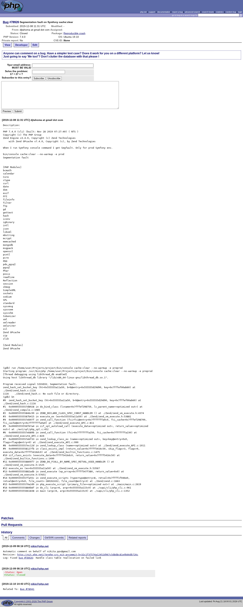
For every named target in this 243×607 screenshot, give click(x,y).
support (152, 12)
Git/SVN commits (54, 537)
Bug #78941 (27, 589)
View (7, 44)
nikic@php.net (40, 546)
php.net (143, 12)
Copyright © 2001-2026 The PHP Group (33, 601)
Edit (35, 44)
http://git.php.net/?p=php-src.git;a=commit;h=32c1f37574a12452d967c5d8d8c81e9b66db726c (77, 554)
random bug (231, 12)
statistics (220, 12)
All (6, 537)
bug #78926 (26, 557)
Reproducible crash (74, 33)
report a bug (177, 12)
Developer (21, 44)
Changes (35, 537)
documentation (163, 12)
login (240, 12)
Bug (6, 22)
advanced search (192, 12)
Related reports (77, 537)
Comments (18, 537)
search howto (208, 12)
